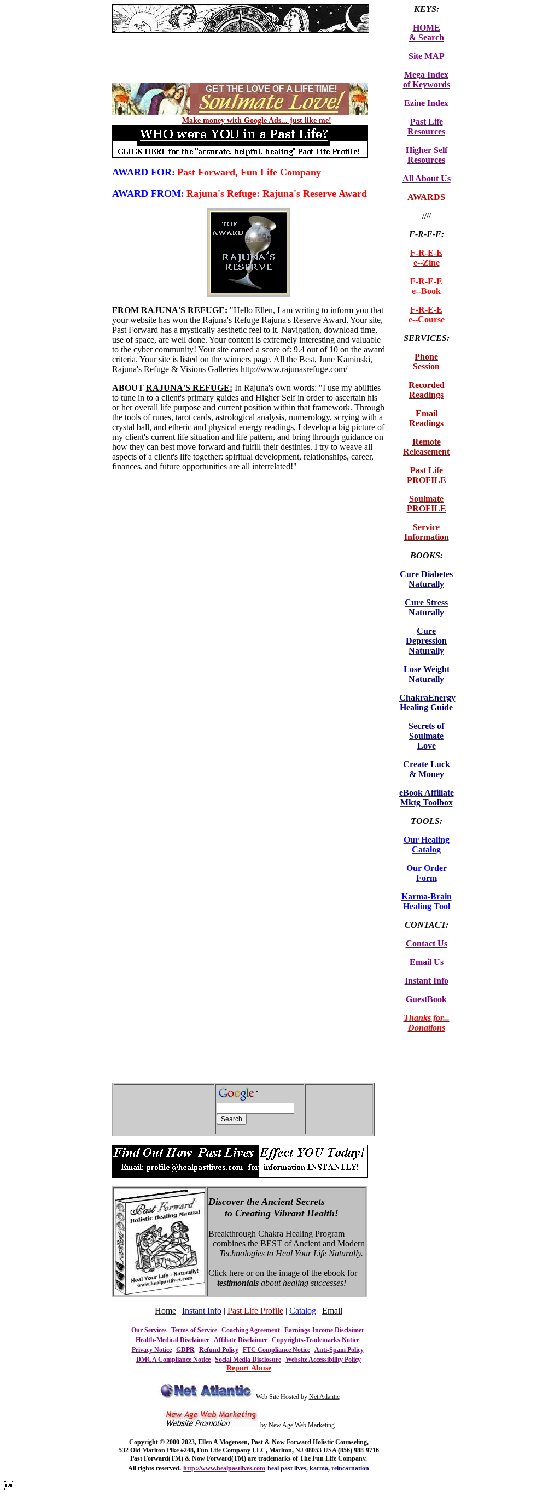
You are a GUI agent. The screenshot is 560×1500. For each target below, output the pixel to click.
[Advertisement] (240, 37)
